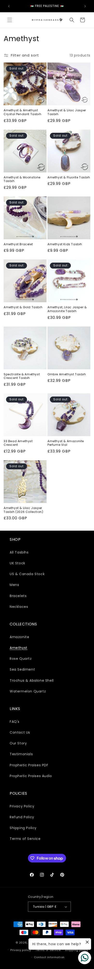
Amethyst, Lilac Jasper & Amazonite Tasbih (67, 309)
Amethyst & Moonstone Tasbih (22, 179)
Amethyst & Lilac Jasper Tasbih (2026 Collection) (23, 510)
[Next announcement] (85, 6)
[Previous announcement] (9, 6)
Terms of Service (25, 838)
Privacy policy (20, 950)
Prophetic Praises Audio (31, 776)
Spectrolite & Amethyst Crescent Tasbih (22, 376)
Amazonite (19, 637)
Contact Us (20, 732)
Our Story (18, 743)
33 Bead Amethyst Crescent (18, 443)
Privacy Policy (22, 806)
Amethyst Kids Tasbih (64, 244)
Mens (14, 584)
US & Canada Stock (27, 574)
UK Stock (17, 563)
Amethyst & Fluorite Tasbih (68, 177)
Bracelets (18, 595)
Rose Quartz (21, 658)
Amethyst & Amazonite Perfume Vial (65, 443)
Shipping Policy (23, 827)
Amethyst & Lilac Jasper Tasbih (66, 112)
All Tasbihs (19, 552)
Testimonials (21, 754)
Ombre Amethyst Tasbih (66, 374)
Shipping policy (76, 950)
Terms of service (47, 950)
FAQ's (15, 721)
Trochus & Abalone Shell (32, 680)
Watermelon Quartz (28, 691)
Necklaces (19, 606)
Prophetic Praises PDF (29, 765)
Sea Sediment (22, 669)
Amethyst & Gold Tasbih (23, 307)
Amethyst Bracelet (18, 244)
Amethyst (18, 647)
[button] (9, 20)
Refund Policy (22, 817)
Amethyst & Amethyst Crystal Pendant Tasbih (22, 112)
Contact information (49, 957)
